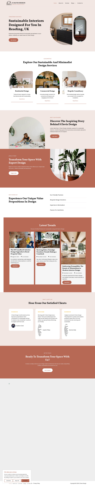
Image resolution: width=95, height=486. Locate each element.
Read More (15, 266)
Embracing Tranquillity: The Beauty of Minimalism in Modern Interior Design (72, 268)
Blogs (72, 3)
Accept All (25, 480)
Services (67, 3)
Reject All (17, 480)
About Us (61, 3)
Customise (8, 480)
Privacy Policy (36, 483)
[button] (74, 3)
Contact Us (80, 3)
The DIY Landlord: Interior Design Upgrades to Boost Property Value (20, 252)
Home (55, 3)
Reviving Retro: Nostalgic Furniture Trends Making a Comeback (46, 252)
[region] (17, 476)
